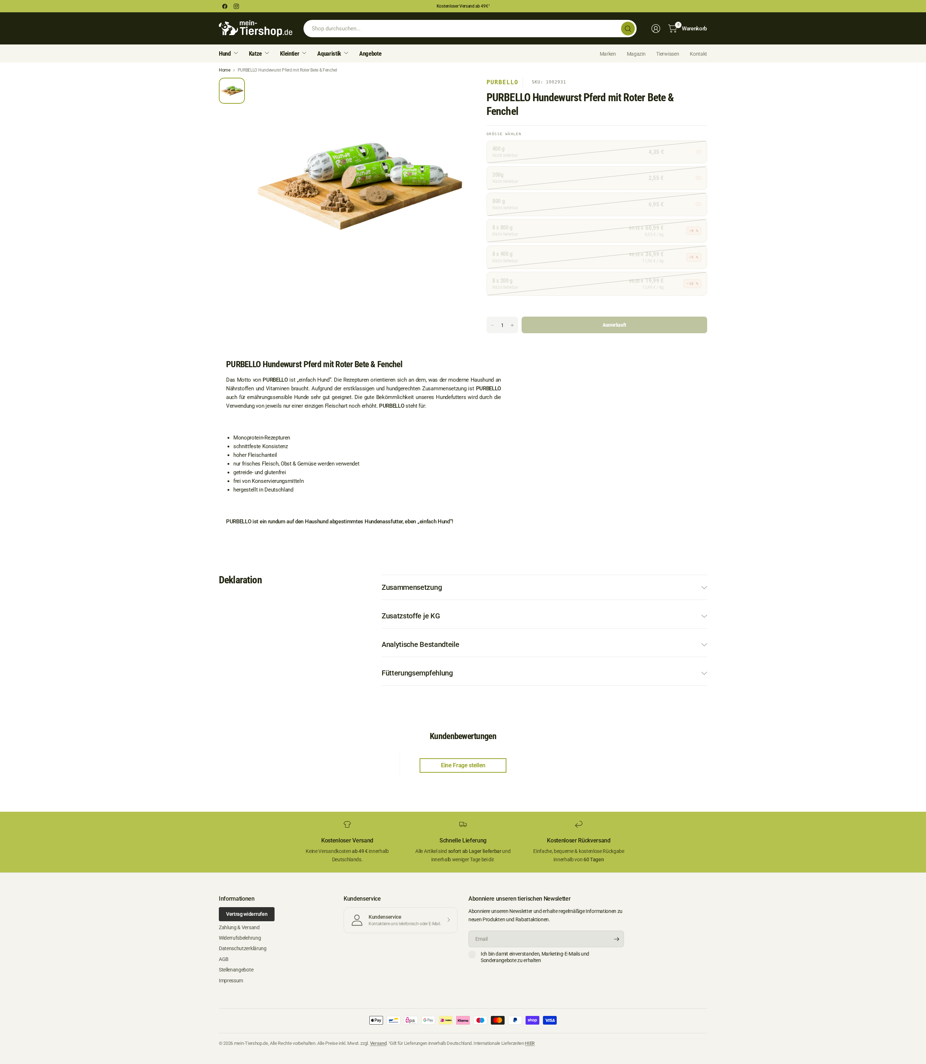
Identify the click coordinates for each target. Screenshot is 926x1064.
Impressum (231, 980)
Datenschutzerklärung (243, 948)
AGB (224, 959)
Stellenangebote (236, 970)
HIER (530, 1043)
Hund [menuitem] (225, 53)
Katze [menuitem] (255, 53)
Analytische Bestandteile (420, 644)
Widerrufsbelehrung (240, 938)
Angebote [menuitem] (370, 53)
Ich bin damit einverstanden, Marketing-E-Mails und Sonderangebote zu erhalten (535, 957)
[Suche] (628, 28)
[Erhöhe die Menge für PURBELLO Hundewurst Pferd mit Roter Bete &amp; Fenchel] (512, 325)
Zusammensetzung (412, 587)
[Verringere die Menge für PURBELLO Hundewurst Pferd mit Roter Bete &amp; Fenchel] (492, 325)
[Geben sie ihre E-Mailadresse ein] (616, 939)
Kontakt (698, 54)
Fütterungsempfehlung (417, 673)
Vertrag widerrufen (246, 914)
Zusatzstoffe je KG (411, 616)
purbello (502, 82)
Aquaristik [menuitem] (329, 53)
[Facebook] (224, 6)
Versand (378, 1043)
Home (224, 70)
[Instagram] (236, 6)
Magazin (636, 54)
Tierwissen (667, 54)
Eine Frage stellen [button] (463, 765)
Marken (608, 54)
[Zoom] (454, 91)
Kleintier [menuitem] (289, 53)
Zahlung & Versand (239, 927)
